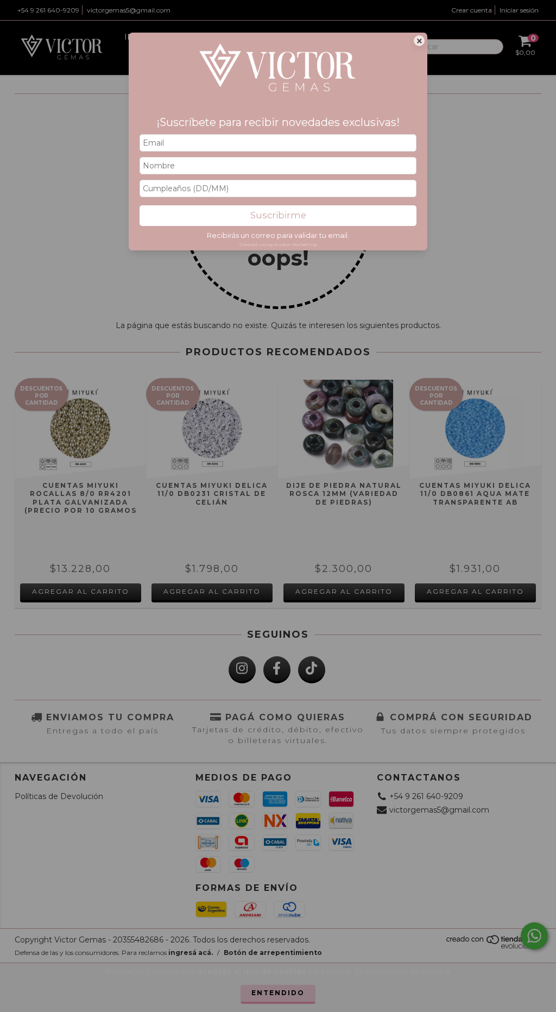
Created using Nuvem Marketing (278, 244)
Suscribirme (278, 215)
